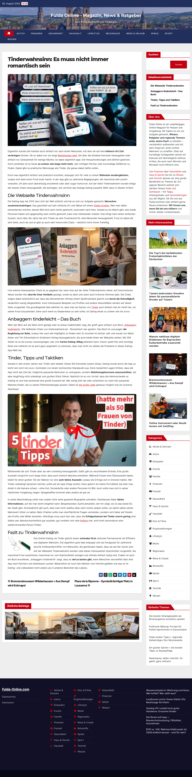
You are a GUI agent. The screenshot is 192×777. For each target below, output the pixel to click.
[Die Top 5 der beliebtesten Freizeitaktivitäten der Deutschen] (168, 240)
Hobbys (84, 520)
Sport (169, 33)
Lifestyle (94, 33)
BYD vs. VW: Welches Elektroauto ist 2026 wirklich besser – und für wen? (166, 731)
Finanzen (36, 33)
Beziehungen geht (67, 155)
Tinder (94, 307)
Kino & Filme (159, 521)
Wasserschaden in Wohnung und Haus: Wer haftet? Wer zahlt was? (168, 692)
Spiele (155, 33)
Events (156, 469)
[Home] (8, 33)
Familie (156, 476)
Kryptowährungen (162, 528)
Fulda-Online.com (15, 689)
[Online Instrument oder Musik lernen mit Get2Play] (168, 407)
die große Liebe (87, 384)
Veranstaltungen (178, 195)
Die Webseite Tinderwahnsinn (167, 85)
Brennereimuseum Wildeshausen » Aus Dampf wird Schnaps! (166, 383)
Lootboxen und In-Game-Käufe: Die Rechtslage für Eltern (165, 701)
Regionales (113, 33)
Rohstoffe (158, 565)
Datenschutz (9, 696)
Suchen (153, 54)
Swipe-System (101, 205)
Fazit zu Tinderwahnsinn (164, 105)
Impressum (8, 702)
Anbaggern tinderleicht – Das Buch (167, 93)
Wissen (11, 39)
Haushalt (75, 33)
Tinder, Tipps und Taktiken (165, 99)
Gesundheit (55, 33)
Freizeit (157, 491)
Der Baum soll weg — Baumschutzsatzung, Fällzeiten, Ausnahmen (164, 720)
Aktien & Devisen (162, 446)
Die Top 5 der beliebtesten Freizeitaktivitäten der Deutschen (165, 256)
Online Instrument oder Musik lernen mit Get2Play (167, 425)
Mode (156, 543)
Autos (21, 33)
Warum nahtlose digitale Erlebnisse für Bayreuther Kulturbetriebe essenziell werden (165, 341)
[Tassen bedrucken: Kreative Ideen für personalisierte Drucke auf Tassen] (168, 279)
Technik (158, 178)
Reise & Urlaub (135, 33)
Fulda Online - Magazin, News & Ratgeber (96, 15)
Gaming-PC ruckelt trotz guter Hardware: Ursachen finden (162, 710)
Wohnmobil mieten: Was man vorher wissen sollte (47, 632)
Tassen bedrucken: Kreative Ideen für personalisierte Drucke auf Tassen (166, 296)
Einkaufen (158, 461)
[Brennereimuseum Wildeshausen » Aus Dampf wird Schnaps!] (168, 365)
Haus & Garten (157, 174)
